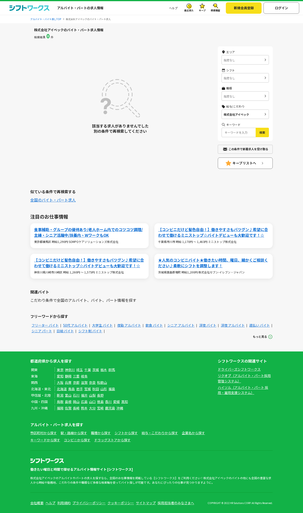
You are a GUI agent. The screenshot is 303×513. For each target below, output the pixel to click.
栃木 (103, 369)
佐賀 (68, 408)
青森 (71, 388)
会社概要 (37, 502)
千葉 (87, 369)
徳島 (100, 401)
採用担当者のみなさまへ (176, 502)
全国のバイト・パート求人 (53, 200)
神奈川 (70, 369)
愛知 (60, 376)
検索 (262, 132)
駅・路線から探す (74, 432)
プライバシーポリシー (89, 502)
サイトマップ (146, 502)
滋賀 (84, 382)
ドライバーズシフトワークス (239, 369)
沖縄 (119, 408)
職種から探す (101, 432)
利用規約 (64, 502)
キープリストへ (244, 163)
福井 (84, 395)
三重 (76, 376)
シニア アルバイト (181, 325)
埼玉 (79, 369)
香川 (108, 401)
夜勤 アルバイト (129, 325)
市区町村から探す (43, 432)
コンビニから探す (77, 440)
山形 (103, 388)
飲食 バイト (154, 325)
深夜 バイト (207, 325)
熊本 (84, 408)
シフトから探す (126, 432)
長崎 (76, 408)
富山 (68, 395)
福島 (111, 388)
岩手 (79, 388)
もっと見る (260, 336)
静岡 (68, 376)
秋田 (95, 388)
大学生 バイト (102, 325)
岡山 (76, 401)
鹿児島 (110, 408)
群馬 (111, 369)
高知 (124, 401)
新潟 (60, 395)
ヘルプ (173, 8)
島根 (68, 401)
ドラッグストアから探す (112, 440)
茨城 (95, 369)
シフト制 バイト (90, 331)
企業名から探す (193, 432)
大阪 (60, 382)
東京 (60, 369)
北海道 (62, 388)
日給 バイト (65, 331)
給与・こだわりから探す (160, 432)
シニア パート (41, 331)
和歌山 (102, 382)
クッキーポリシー (120, 502)
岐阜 (84, 376)
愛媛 (116, 401)
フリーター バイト (45, 325)
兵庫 (68, 382)
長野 (100, 395)
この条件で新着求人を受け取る (248, 149)
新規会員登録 (244, 7)
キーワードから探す (45, 440)
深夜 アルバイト (233, 325)
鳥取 (60, 401)
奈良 (92, 382)
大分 (92, 408)
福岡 (60, 408)
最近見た (189, 10)
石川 (76, 395)
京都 (76, 382)
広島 (84, 401)
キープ (202, 10)
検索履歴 (215, 10)
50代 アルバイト (75, 325)
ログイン (281, 7)
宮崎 (100, 408)
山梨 (92, 395)
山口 (92, 401)
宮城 (87, 388)
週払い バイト (259, 325)
